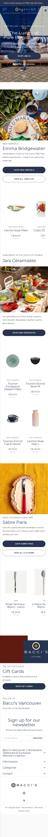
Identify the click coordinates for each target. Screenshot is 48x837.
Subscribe (37, 738)
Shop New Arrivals (24, 170)
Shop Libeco (24, 56)
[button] (5, 9)
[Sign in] (35, 9)
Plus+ (28, 811)
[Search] (39, 9)
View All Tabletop (24, 179)
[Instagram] (24, 793)
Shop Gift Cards (24, 686)
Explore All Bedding (24, 64)
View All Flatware (24, 553)
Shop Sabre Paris (24, 544)
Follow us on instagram (16, 708)
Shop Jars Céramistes (24, 333)
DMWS (21, 811)
